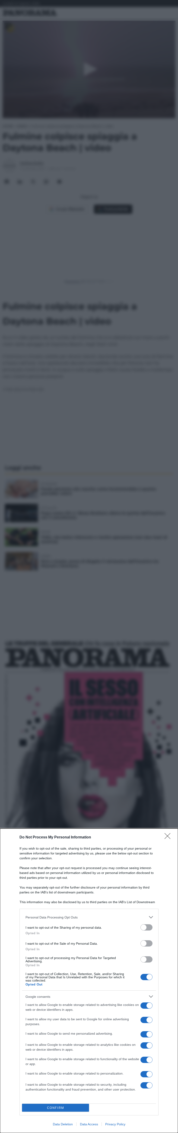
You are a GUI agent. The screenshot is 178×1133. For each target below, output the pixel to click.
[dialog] (89, 980)
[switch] (146, 927)
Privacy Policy (115, 1124)
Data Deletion (63, 1124)
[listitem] (89, 917)
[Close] (169, 837)
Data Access (89, 1124)
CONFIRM (55, 1108)
